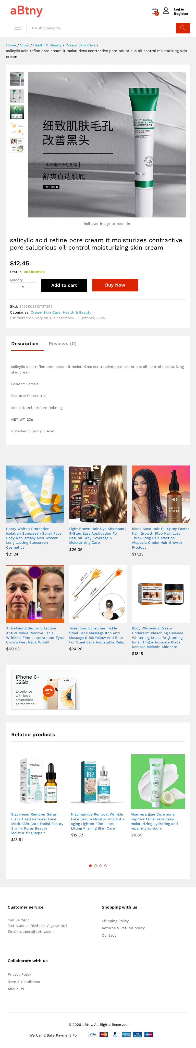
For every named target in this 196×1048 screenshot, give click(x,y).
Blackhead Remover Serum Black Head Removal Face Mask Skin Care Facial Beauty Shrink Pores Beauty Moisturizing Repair (37, 823)
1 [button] (90, 865)
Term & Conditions (24, 982)
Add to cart (64, 285)
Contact (109, 935)
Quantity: (16, 279)
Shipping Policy (115, 921)
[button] (29, 520)
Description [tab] (25, 343)
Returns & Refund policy (123, 928)
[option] (38, 801)
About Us (16, 989)
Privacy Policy (20, 974)
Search (183, 28)
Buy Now (115, 285)
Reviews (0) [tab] (63, 343)
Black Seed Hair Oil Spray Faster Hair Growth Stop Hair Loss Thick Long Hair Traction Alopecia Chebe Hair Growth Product (160, 538)
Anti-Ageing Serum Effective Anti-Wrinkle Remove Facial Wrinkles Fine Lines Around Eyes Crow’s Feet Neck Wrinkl (35, 635)
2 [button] (95, 865)
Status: (16, 272)
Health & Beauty (77, 312)
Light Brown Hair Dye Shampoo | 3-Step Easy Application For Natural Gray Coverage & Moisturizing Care (97, 536)
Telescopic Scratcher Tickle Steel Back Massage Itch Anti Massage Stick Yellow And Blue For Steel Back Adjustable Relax (97, 635)
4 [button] (105, 865)
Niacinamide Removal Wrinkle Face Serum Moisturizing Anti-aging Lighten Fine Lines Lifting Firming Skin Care (97, 821)
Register (181, 13)
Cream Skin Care (45, 312)
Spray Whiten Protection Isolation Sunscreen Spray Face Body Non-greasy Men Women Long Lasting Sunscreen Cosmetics (34, 538)
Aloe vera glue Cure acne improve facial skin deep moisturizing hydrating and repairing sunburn (154, 821)
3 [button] (100, 865)
